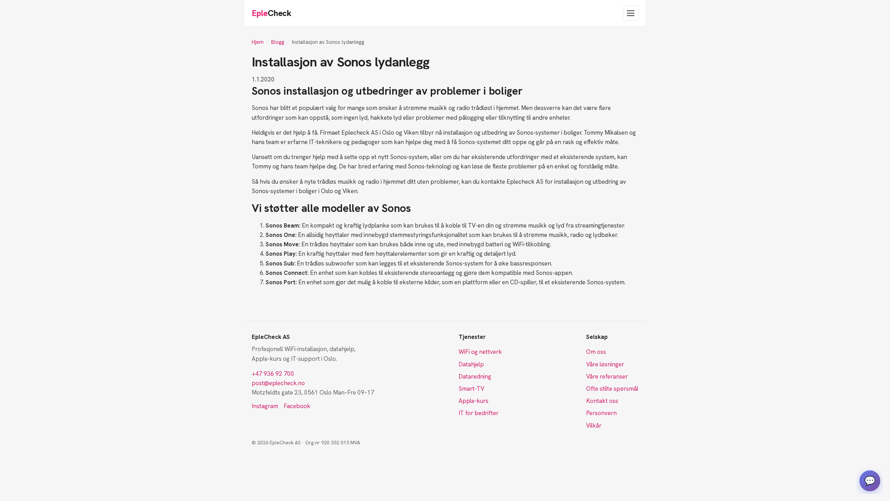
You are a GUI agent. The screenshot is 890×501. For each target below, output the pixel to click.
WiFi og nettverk (480, 352)
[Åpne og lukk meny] (630, 13)
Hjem (258, 42)
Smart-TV (471, 388)
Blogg (277, 42)
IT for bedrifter (479, 413)
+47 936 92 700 (273, 373)
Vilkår (593, 425)
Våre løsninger (605, 364)
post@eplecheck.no (278, 383)
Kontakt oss (602, 401)
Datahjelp (471, 364)
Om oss (596, 352)
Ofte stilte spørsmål (612, 388)
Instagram (265, 406)
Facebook (297, 406)
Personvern (601, 413)
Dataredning (475, 376)
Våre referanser (607, 376)
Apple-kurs (473, 401)
